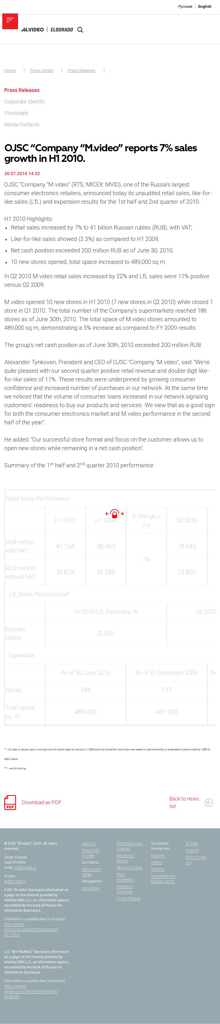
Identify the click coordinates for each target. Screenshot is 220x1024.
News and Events (129, 868)
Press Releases (81, 70)
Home (9, 70)
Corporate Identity (24, 102)
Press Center (41, 70)
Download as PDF (41, 802)
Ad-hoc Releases (129, 899)
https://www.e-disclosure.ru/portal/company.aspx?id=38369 (31, 991)
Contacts (157, 869)
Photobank (16, 113)
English (204, 6)
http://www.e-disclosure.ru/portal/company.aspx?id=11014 (31, 929)
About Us (89, 843)
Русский (185, 6)
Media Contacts (22, 124)
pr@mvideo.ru (25, 868)
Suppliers (158, 856)
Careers (156, 862)
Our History (90, 888)
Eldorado (192, 850)
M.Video (192, 843)
